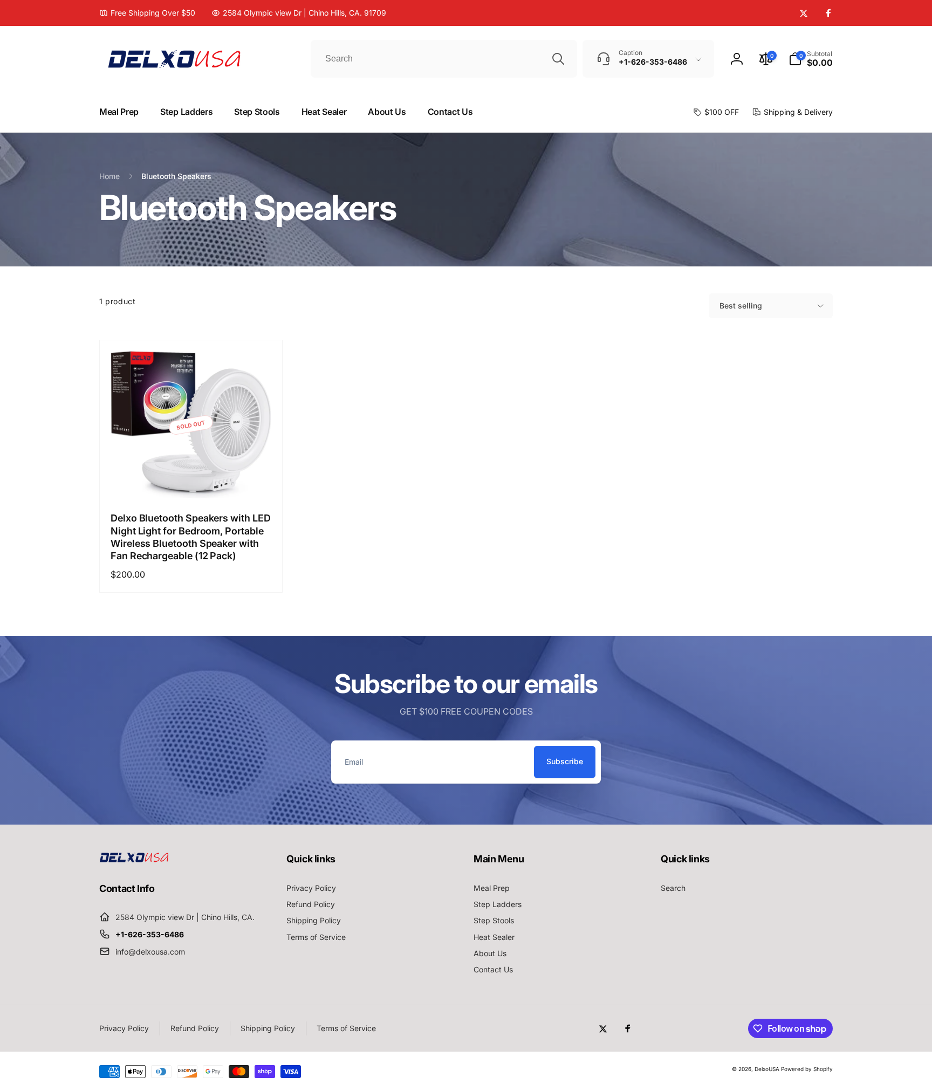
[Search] (558, 59)
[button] (811, 59)
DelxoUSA (767, 1069)
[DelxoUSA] (134, 859)
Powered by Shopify (807, 1069)
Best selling (740, 305)
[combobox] (444, 59)
